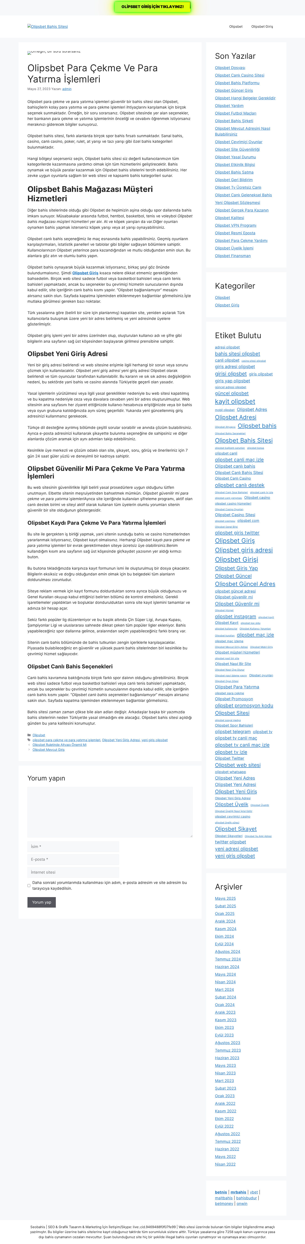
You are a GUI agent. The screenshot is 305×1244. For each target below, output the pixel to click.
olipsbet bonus (255, 448)
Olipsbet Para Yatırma (237, 687)
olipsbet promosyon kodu (244, 705)
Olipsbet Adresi (235, 417)
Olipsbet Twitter (229, 758)
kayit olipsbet (235, 401)
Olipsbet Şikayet (236, 829)
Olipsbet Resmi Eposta (235, 233)
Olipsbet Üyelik (231, 804)
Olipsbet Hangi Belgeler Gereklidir (245, 98)
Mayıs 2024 (225, 974)
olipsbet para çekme (229, 693)
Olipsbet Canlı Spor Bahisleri (231, 492)
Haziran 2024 (227, 967)
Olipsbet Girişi (236, 559)
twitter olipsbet (230, 842)
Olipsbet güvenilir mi (234, 597)
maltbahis (224, 1198)
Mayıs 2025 (225, 898)
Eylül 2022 (224, 1126)
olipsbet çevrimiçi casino (232, 816)
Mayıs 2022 (225, 1156)
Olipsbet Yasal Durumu (235, 157)
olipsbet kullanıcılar (226, 628)
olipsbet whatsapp (230, 772)
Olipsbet (235, 26)
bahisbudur (246, 1198)
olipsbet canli (226, 453)
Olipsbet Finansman (233, 256)
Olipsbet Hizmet (224, 610)
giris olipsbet (261, 374)
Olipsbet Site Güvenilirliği (237, 149)
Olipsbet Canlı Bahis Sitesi (239, 472)
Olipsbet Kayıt (226, 623)
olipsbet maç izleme (229, 641)
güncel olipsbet (232, 393)
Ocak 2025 (224, 913)
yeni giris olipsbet (155, 740)
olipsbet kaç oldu (250, 623)
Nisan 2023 (225, 1073)
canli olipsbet (227, 360)
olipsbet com (248, 520)
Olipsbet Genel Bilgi (226, 526)
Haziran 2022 (227, 1149)
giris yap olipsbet (232, 381)
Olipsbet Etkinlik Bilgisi (235, 164)
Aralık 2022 (225, 1103)
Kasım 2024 (225, 929)
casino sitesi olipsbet (254, 360)
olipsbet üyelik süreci (227, 822)
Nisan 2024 (225, 982)
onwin (242, 1203)
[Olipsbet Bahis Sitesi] (47, 26)
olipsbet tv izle (231, 752)
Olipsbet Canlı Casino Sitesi (239, 75)
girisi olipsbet (231, 374)
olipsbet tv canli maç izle (242, 745)
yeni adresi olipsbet (236, 849)
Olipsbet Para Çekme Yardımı (241, 240)
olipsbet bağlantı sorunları (230, 448)
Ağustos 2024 (227, 951)
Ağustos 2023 (227, 1043)
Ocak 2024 (225, 1005)
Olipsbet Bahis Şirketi (234, 121)
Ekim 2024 (224, 936)
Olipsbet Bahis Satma (234, 172)
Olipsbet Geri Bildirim (234, 180)
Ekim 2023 (224, 1027)
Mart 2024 (224, 989)
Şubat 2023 (225, 1088)
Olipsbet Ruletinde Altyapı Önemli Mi (59, 745)
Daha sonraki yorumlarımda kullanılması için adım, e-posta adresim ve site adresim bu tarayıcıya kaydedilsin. (109, 885)
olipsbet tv (262, 731)
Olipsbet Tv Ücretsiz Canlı (238, 187)
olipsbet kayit (266, 617)
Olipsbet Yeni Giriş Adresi (121, 740)
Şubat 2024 (225, 997)
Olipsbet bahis (257, 425)
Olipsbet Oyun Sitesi (226, 681)
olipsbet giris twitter (237, 532)
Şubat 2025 (225, 906)
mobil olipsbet (225, 410)
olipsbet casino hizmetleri (233, 503)
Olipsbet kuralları (225, 635)
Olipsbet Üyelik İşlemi (234, 248)
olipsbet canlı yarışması (228, 498)
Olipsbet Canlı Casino (233, 478)
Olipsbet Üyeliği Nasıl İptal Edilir (233, 811)
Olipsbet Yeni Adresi (235, 784)
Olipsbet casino (257, 497)
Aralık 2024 (225, 921)
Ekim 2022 (224, 1118)
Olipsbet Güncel (233, 576)
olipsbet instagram (235, 616)
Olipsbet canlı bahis (235, 466)
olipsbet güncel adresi (235, 591)
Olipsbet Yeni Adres (235, 778)
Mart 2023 (224, 1080)
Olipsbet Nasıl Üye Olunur (229, 669)
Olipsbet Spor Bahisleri (234, 725)
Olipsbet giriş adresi (244, 550)
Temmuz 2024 (228, 959)
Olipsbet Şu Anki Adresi (258, 836)
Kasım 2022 (225, 1111)
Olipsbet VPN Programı (235, 225)
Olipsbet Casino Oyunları (229, 509)
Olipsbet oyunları (261, 675)
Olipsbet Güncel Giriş (234, 90)
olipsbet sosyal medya (228, 720)
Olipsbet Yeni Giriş (236, 791)
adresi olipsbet (227, 347)
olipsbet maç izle (255, 635)
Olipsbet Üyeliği (260, 805)
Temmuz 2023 (228, 1050)
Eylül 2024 (224, 944)
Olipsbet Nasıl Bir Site (233, 664)
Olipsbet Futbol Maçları (235, 113)
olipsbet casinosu (225, 521)
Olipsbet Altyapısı (225, 427)
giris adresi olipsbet (235, 366)
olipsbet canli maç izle (239, 459)
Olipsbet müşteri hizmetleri (237, 652)
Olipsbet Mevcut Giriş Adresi (231, 647)
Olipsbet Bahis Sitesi (244, 440)
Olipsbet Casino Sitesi (235, 514)
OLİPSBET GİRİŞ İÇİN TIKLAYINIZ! (152, 6)
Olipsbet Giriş (262, 26)
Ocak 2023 (225, 1096)
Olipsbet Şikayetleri (228, 836)
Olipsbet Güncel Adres (245, 583)
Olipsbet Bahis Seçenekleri (230, 433)
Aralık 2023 (225, 1012)
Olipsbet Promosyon (234, 698)
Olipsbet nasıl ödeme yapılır (231, 675)
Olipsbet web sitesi (238, 765)
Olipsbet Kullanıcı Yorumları (255, 628)
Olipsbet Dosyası (230, 67)
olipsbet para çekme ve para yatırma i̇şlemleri (66, 740)
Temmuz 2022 (228, 1141)
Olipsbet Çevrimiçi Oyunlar (238, 142)
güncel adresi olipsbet (230, 387)
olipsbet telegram (233, 731)
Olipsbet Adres (252, 409)
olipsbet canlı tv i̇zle (261, 492)
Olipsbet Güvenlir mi (237, 603)
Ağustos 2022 (227, 1134)
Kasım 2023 (225, 1020)
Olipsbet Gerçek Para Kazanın (242, 210)
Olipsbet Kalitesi (229, 218)
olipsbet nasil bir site (227, 658)
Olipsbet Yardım (229, 105)
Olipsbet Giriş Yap (236, 568)
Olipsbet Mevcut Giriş (49, 749)
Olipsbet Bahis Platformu (237, 83)
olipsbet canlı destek (240, 485)
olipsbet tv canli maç (236, 738)
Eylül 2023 (224, 1035)
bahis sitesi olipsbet (237, 354)
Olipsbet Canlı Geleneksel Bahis (243, 195)
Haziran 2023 (227, 1058)
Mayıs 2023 (225, 1065)
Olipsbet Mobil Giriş (261, 647)
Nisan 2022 (225, 1164)
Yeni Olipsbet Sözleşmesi (237, 202)
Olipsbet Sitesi (232, 713)
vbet (254, 1192)
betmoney (224, 1203)
